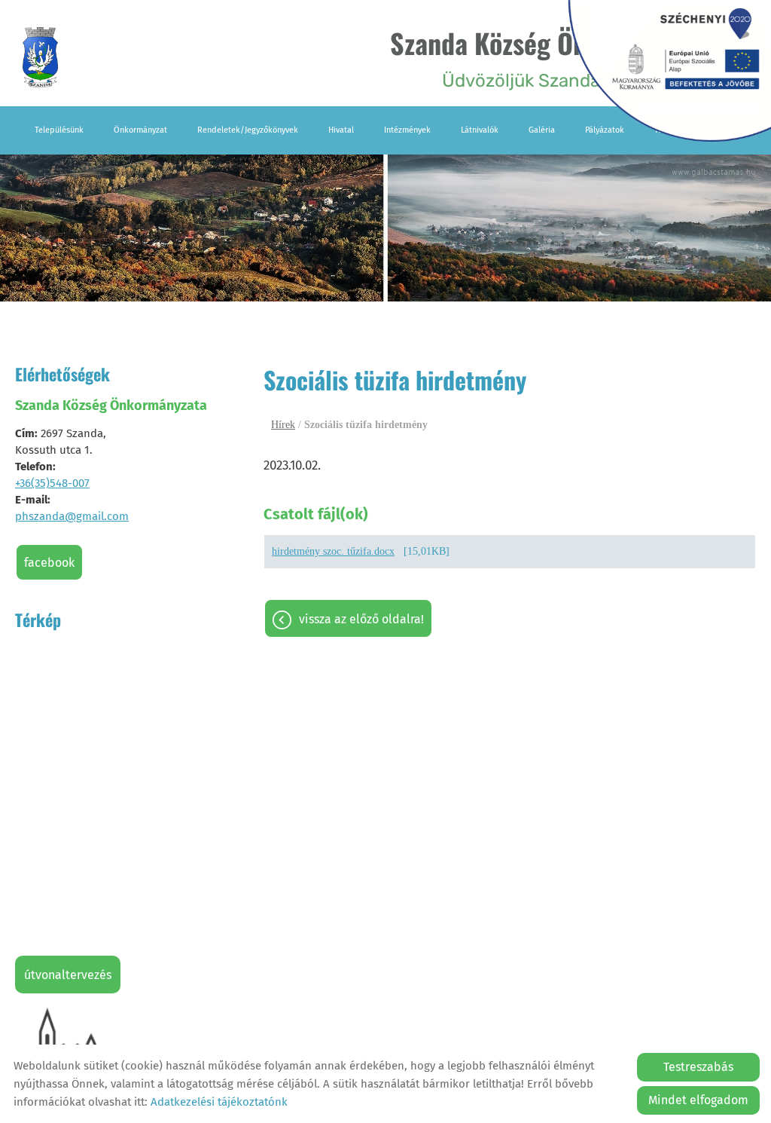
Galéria (542, 130)
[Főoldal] (40, 57)
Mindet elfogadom (698, 1100)
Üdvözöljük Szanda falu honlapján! (559, 57)
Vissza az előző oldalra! (361, 619)
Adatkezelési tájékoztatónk (219, 1102)
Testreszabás (698, 1067)
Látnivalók (479, 130)
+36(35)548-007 (52, 483)
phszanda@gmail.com (72, 516)
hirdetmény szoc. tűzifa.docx (333, 551)
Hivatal (341, 130)
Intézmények (407, 130)
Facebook (49, 562)
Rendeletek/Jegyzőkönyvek (247, 130)
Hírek (283, 424)
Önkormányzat (140, 130)
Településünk (59, 130)
